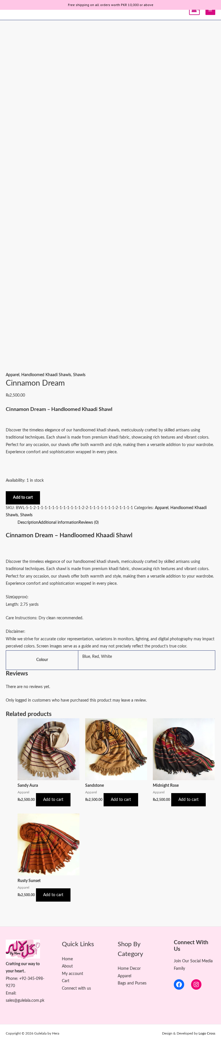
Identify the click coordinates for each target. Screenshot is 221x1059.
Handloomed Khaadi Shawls (46, 375)
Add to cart (23, 498)
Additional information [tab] (58, 523)
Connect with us (76, 988)
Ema (10, 993)
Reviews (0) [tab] (89, 523)
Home (67, 959)
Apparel (12, 375)
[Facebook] (179, 984)
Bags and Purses (132, 983)
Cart (65, 981)
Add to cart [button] (53, 800)
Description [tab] (28, 523)
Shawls (79, 375)
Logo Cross (207, 1033)
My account (72, 974)
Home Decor (129, 969)
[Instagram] (196, 984)
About (67, 966)
